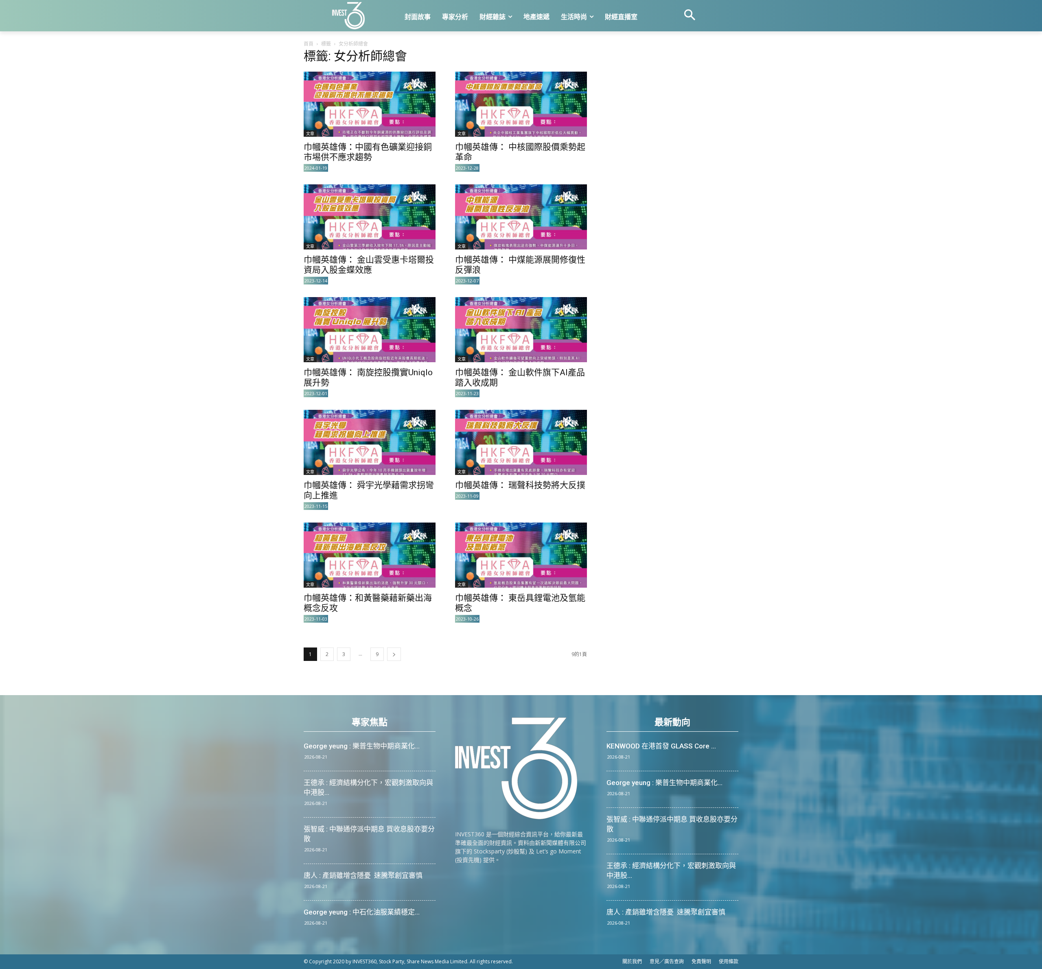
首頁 (308, 43)
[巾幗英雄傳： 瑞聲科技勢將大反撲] (521, 442)
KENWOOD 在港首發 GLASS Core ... (661, 746)
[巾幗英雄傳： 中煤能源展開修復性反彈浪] (521, 216)
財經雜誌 (492, 17)
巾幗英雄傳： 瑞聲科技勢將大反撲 (520, 485)
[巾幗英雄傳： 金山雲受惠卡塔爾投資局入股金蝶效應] (370, 216)
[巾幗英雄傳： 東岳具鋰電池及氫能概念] (521, 555)
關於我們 (632, 961)
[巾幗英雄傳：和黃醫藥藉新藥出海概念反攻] (370, 555)
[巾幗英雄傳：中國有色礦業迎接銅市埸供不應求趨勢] (370, 104)
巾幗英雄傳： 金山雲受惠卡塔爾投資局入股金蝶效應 (369, 265)
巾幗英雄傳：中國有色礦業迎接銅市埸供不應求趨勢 (368, 152)
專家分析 (455, 17)
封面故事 (418, 17)
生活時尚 (574, 17)
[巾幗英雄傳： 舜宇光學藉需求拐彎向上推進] (370, 442)
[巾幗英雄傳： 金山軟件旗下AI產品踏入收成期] (521, 329)
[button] (689, 16)
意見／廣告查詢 (667, 961)
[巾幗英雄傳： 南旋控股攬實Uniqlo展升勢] (370, 329)
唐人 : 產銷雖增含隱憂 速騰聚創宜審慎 (363, 875)
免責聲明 (701, 961)
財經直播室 (621, 17)
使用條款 (728, 961)
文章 (310, 133)
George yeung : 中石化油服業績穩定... (362, 912)
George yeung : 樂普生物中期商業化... (362, 746)
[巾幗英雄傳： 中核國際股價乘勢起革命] (521, 104)
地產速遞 (536, 17)
